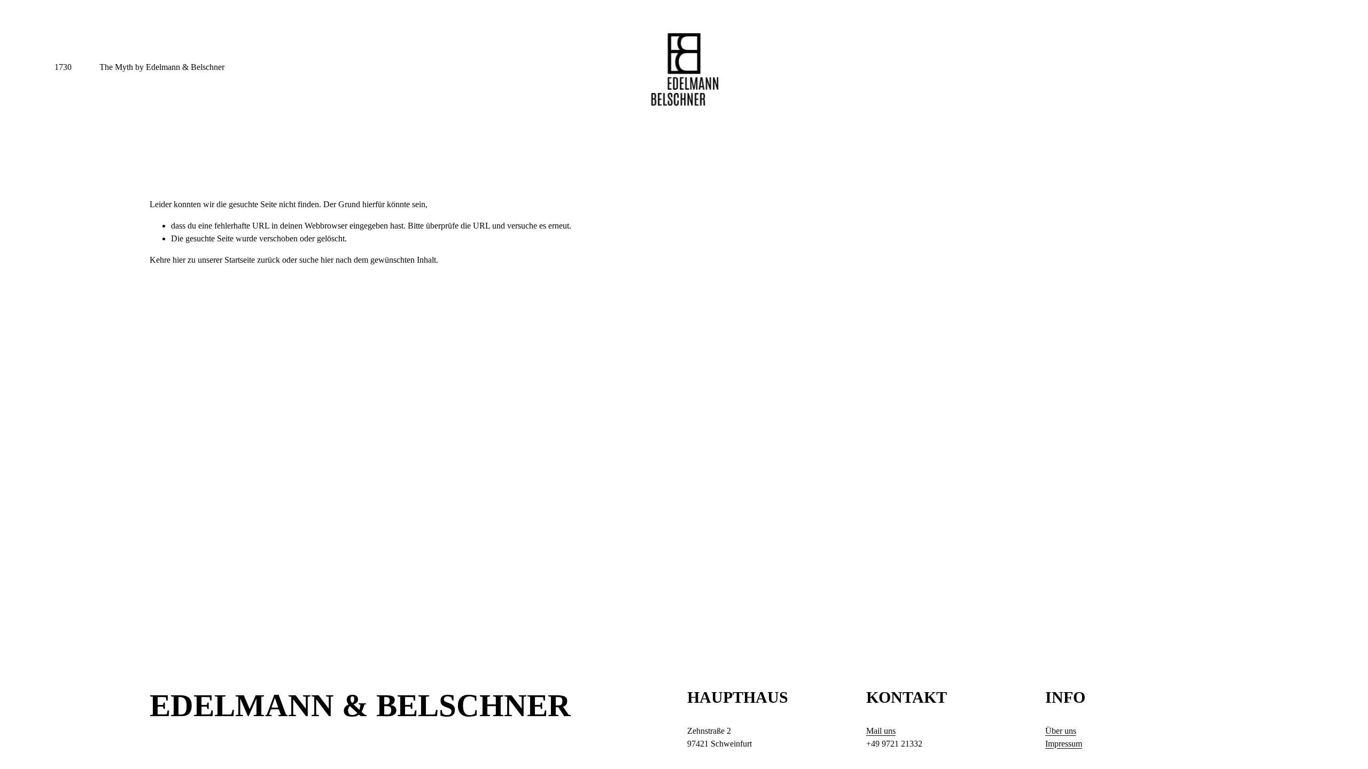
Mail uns (881, 730)
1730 (63, 67)
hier (179, 259)
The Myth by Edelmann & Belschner (161, 67)
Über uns (1060, 730)
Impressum (1063, 743)
